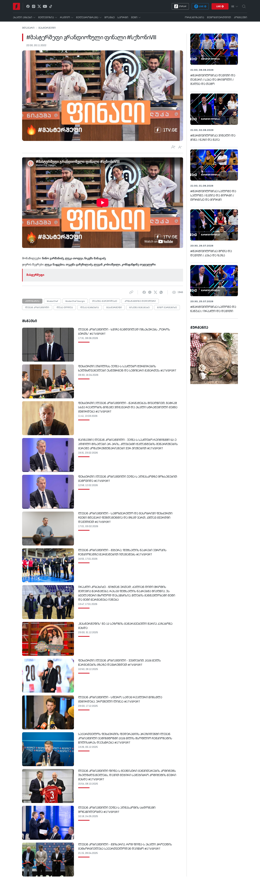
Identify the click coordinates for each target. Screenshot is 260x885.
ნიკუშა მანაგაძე (139, 308)
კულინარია (32, 301)
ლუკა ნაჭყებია (89, 308)
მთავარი (28, 28)
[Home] (16, 6)
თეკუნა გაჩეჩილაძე (104, 301)
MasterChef (52, 301)
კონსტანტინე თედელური (140, 301)
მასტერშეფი (47, 28)
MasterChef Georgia (75, 301)
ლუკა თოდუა (65, 308)
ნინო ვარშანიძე (167, 308)
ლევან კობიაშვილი (37, 308)
